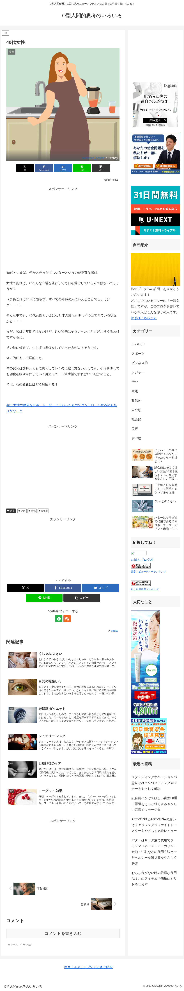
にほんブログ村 (142, 559)
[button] (101, 168)
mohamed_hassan (93, 158)
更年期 (44, 510)
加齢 (23, 510)
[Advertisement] (62, 234)
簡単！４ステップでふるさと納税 (88, 967)
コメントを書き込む (63, 933)
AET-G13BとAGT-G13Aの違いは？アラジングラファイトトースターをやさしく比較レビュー (154, 825)
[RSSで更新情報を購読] (67, 618)
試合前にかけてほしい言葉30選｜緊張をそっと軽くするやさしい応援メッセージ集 (154, 804)
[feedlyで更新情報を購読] (58, 618)
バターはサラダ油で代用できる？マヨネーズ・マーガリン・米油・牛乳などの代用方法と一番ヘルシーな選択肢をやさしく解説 (154, 851)
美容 (12, 510)
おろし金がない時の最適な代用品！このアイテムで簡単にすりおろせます (154, 878)
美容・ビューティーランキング (148, 571)
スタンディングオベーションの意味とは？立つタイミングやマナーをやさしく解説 (154, 783)
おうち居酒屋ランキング (144, 589)
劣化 (33, 510)
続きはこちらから (144, 318)
